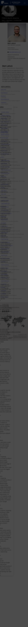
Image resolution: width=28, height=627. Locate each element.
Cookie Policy (4, 132)
